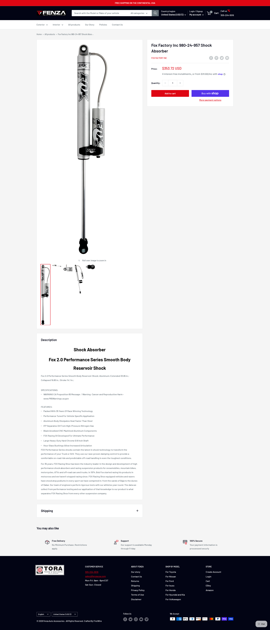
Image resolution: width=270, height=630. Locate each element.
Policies (103, 24)
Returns (135, 581)
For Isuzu (170, 585)
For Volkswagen (173, 599)
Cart (208, 581)
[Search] (155, 13)
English (41, 614)
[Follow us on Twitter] (130, 619)
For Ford (170, 581)
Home (39, 34)
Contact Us (117, 24)
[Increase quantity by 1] (180, 83)
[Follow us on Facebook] (125, 619)
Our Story (89, 24)
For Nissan (171, 576)
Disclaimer (136, 599)
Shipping (135, 585)
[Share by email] (227, 58)
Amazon (210, 590)
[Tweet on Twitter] (222, 58)
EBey (208, 585)
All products (74, 24)
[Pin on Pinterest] (216, 58)
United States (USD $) (62, 614)
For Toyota (171, 571)
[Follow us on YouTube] (141, 619)
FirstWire (98, 621)
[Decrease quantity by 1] (165, 83)
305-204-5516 (91, 572)
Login (208, 576)
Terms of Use (137, 594)
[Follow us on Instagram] (136, 619)
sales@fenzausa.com (95, 576)
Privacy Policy (138, 590)
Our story (135, 571)
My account (195, 14)
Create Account (213, 571)
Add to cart (170, 93)
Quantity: (155, 83)
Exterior (41, 24)
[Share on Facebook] (211, 58)
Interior (56, 24)
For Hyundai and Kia (175, 594)
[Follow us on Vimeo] (146, 619)
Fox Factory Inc (159, 58)
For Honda (171, 590)
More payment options (210, 100)
